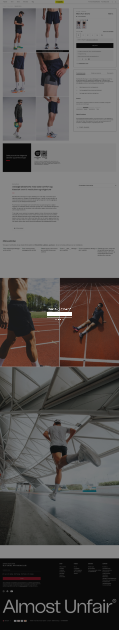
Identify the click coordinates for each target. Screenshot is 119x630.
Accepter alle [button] (59, 314)
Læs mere (62, 310)
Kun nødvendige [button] (59, 319)
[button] (59, 323)
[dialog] (59, 315)
